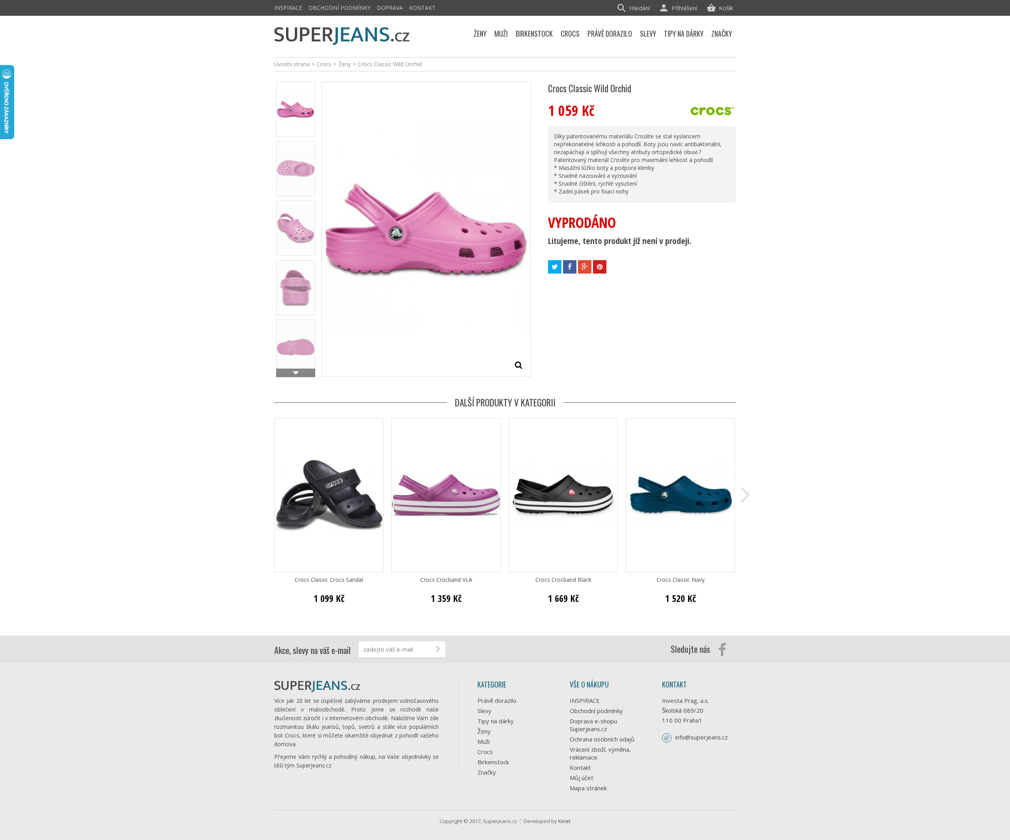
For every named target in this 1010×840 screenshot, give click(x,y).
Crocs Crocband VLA (446, 579)
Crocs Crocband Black (563, 579)
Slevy (484, 711)
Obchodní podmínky (339, 7)
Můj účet (581, 778)
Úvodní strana (292, 64)
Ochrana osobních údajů (602, 739)
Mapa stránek (588, 788)
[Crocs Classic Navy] (680, 495)
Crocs (485, 752)
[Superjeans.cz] (342, 34)
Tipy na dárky (495, 721)
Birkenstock (493, 762)
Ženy (484, 731)
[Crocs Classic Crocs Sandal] (328, 495)
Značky (486, 772)
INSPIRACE (288, 7)
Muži (483, 741)
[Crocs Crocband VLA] (446, 495)
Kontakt (422, 7)
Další (295, 373)
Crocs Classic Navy (680, 579)
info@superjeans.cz (701, 737)
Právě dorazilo (496, 700)
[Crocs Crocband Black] (563, 495)
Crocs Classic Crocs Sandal (329, 579)
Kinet (564, 821)
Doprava (390, 7)
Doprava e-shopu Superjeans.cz (593, 725)
